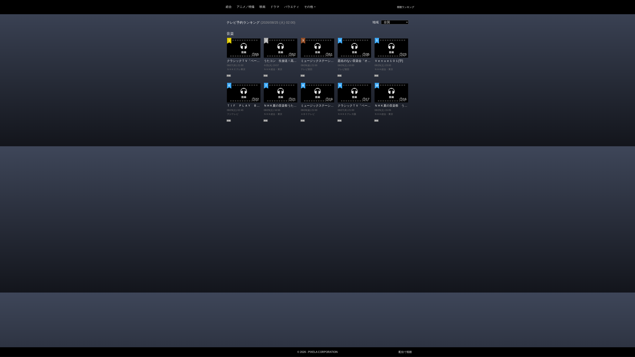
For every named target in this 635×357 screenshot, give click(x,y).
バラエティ (291, 6)
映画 (262, 6)
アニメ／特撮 (245, 6)
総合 (229, 6)
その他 (309, 6)
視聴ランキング (405, 7)
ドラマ (274, 6)
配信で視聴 (405, 352)
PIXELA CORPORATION (323, 352)
